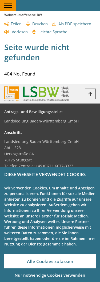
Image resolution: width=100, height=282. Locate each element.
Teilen (16, 23)
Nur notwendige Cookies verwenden (50, 275)
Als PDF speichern (74, 23)
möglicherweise (70, 227)
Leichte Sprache (52, 31)
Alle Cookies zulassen (50, 261)
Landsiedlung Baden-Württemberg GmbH (41, 121)
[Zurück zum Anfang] (90, 94)
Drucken (40, 23)
